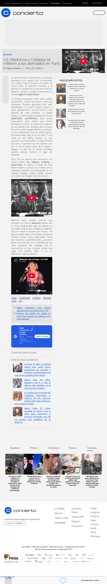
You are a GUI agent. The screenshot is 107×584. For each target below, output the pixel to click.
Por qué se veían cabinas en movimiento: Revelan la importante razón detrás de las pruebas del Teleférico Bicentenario (15, 483)
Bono (14, 298)
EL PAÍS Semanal (71, 558)
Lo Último (26, 3)
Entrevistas (55, 3)
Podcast (75, 521)
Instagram (95, 512)
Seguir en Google (42, 336)
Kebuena (91, 558)
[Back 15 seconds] (57, 580)
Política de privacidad (39, 547)
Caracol (91, 555)
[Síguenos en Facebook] (74, 12)
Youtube (94, 524)
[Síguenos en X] (78, 12)
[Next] (74, 580)
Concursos (44, 3)
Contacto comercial (15, 523)
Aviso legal (26, 547)
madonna (47, 298)
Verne (78, 558)
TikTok (93, 532)
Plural (48, 564)
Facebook (94, 516)
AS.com (77, 555)
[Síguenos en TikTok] (88, 12)
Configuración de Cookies (75, 547)
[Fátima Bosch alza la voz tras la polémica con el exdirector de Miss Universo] (34, 464)
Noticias (34, 3)
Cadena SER (70, 555)
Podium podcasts (28, 561)
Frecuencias (67, 3)
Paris (14, 301)
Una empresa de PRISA (11, 557)
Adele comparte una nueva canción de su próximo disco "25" (33, 309)
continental (66, 558)
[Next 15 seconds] (69, 580)
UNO (44, 558)
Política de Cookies (56, 547)
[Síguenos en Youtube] (81, 12)
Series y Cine (61, 518)
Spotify (93, 528)
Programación (16, 3)
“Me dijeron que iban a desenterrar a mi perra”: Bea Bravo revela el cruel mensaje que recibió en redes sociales (92, 481)
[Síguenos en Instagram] (71, 12)
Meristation (85, 564)
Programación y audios (90, 580)
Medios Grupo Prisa (11, 562)
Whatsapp (95, 536)
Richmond (28, 564)
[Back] (51, 580)
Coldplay (36, 298)
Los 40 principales (40, 555)
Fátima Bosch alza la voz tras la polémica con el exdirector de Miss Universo (34, 479)
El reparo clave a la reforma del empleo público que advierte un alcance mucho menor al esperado (72, 480)
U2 (21, 301)
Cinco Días (58, 558)
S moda (66, 564)
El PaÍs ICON (57, 564)
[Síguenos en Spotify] (84, 12)
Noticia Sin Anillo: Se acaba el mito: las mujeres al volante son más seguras (33, 316)
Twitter (93, 520)
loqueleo (75, 564)
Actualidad (60, 522)
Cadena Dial (84, 558)
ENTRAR (85, 3)
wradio (50, 558)
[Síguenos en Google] (68, 12)
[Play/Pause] (63, 580)
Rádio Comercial (94, 564)
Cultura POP (77, 516)
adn (83, 555)
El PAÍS (29, 555)
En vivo (7, 3)
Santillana (49, 555)
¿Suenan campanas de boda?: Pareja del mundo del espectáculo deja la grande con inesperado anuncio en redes (53, 481)
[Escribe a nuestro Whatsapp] (91, 12)
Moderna (38, 564)
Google (93, 508)
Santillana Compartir (60, 555)
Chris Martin (25, 298)
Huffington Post (32, 558)
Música (58, 513)
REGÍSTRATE (97, 3)
